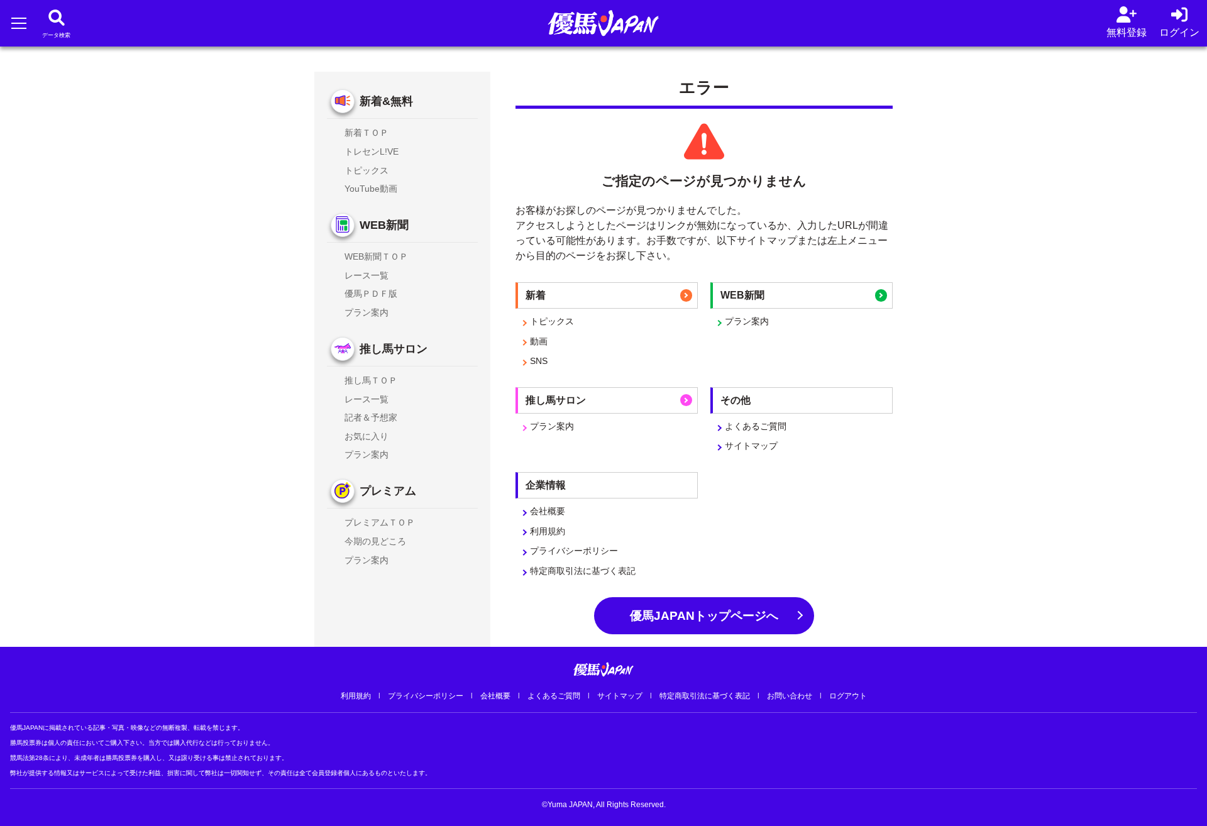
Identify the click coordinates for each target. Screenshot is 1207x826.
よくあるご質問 (755, 426)
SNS (539, 361)
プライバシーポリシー (574, 551)
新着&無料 (386, 101)
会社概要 (547, 511)
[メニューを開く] (19, 23)
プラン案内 (747, 321)
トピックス (552, 321)
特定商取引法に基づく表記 (583, 571)
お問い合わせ (789, 695)
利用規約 (547, 531)
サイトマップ (751, 446)
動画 (539, 341)
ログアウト (848, 695)
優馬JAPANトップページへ (704, 615)
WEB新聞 (384, 225)
